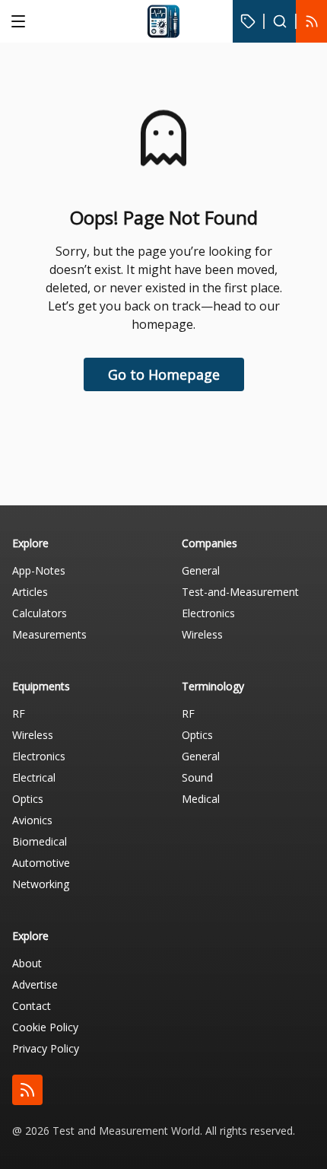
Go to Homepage (164, 374)
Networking (40, 884)
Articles (30, 591)
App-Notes (38, 570)
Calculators (39, 613)
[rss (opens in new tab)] (27, 1090)
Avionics (32, 820)
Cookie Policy (45, 1027)
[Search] (280, 21)
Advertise (35, 984)
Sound (197, 777)
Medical (201, 799)
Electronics (208, 613)
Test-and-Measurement (240, 591)
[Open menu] (18, 21)
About (27, 963)
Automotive (41, 862)
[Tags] (248, 21)
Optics (27, 799)
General (201, 570)
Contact (31, 1006)
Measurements (49, 634)
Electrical (34, 777)
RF (18, 713)
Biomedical (39, 841)
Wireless (202, 634)
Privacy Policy (45, 1048)
